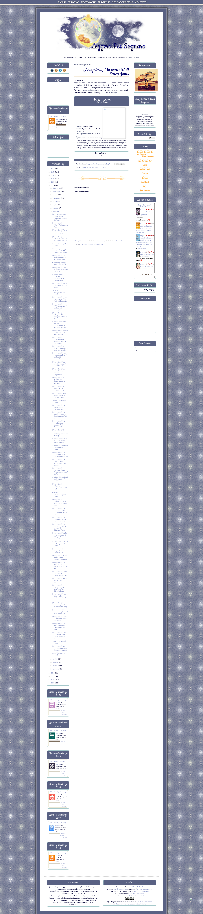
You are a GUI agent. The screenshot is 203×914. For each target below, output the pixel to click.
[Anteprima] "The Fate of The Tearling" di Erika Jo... (60, 565)
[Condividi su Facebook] (122, 164)
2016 (53, 672)
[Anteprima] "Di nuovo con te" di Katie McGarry (59, 257)
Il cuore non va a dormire (147, 253)
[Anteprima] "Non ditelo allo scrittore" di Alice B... (60, 596)
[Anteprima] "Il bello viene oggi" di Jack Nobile (60, 332)
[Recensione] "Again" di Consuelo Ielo (58, 550)
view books (64, 129)
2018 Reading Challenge (58, 792)
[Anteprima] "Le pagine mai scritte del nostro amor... (59, 462)
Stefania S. (144, 268)
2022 (53, 168)
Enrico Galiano (145, 256)
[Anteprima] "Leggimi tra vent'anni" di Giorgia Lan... (58, 588)
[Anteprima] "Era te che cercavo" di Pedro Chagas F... (59, 299)
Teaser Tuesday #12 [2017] (59, 244)
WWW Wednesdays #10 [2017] (59, 292)
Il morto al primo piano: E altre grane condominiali (144, 227)
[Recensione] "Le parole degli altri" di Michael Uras (60, 611)
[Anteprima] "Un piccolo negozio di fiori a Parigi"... (60, 519)
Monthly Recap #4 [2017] (59, 653)
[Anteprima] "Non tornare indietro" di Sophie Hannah (59, 355)
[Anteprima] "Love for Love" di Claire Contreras (59, 573)
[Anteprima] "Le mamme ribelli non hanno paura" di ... (60, 511)
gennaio (56, 668)
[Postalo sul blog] (118, 164)
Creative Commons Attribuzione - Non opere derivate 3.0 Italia (132, 902)
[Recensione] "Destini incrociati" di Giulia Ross (58, 277)
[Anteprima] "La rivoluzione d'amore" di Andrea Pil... (58, 423)
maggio (56, 211)
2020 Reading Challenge (58, 730)
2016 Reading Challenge (58, 853)
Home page (101, 240)
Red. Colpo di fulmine (147, 265)
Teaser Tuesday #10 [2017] (59, 642)
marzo (55, 662)
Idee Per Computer (141, 891)
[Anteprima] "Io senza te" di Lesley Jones (58, 388)
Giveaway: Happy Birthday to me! (59, 263)
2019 (53, 178)
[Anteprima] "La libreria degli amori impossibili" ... (58, 371)
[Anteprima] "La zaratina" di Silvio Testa (58, 407)
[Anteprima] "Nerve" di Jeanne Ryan (60, 224)
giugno (55, 207)
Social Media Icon (144, 888)
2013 (53, 682)
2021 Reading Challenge (58, 699)
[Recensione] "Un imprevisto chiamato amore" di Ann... (59, 217)
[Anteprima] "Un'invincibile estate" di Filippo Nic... (59, 502)
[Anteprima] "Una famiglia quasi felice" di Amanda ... (60, 635)
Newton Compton (99, 167)
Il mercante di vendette (145, 211)
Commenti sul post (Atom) (92, 244)
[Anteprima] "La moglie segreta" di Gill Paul (59, 363)
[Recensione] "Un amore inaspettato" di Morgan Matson (59, 324)
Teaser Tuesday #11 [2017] (59, 401)
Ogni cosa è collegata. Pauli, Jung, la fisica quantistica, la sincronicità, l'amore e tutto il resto (144, 241)
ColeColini (58, 119)
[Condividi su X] (120, 164)
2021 (53, 171)
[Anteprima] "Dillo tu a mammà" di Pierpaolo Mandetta (59, 535)
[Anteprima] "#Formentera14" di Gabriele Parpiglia (59, 306)
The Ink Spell (138, 886)
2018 (53, 181)
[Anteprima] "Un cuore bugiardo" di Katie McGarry (59, 604)
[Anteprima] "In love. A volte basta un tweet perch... (60, 348)
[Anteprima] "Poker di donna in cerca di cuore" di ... (60, 231)
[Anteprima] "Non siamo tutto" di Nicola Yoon (59, 395)
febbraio (56, 665)
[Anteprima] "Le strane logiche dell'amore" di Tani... (58, 626)
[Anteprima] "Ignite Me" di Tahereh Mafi (59, 580)
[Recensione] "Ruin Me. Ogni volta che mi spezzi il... (59, 440)
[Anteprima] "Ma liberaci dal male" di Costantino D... (60, 648)
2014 (53, 679)
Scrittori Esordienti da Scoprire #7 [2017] (60, 543)
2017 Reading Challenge (58, 822)
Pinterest (132, 895)
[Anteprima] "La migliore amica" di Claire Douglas (60, 454)
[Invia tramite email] (116, 164)
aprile (55, 658)
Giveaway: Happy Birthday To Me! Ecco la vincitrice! (60, 250)
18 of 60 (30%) (53, 127)
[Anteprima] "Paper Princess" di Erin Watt (60, 285)
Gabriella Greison (141, 248)
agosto (55, 201)
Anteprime (87, 167)
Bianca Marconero (141, 216)
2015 (53, 676)
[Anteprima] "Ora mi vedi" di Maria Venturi (60, 269)
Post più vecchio (122, 240)
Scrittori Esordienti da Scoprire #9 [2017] (60, 447)
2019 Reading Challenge (58, 761)
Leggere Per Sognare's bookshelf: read (145, 206)
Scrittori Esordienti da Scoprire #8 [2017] (60, 478)
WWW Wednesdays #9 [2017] (59, 494)
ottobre (55, 194)
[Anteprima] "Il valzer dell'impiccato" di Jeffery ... (60, 432)
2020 (53, 175)
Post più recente (81, 240)
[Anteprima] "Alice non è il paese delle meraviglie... (60, 557)
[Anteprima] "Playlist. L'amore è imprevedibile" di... (60, 315)
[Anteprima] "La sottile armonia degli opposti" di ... (59, 415)
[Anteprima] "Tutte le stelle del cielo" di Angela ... (59, 618)
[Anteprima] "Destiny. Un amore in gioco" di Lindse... (59, 340)
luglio (55, 204)
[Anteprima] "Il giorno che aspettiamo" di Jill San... (58, 380)
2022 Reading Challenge (58, 116)
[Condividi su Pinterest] (124, 164)
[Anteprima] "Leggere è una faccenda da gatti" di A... (60, 471)
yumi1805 (140, 895)
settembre (57, 197)
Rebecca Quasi (140, 232)
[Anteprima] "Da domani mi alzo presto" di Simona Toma (59, 527)
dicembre (56, 187)
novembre (57, 191)
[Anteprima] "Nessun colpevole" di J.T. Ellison (59, 486)
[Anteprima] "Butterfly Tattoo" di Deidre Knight (59, 238)
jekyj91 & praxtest (120, 888)
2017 (52, 185)
